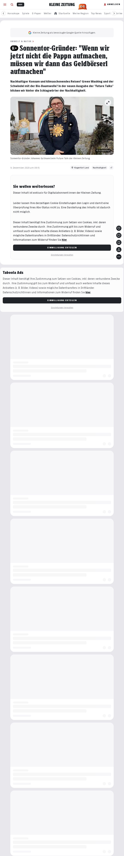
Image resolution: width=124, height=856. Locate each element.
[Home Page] (62, 4)
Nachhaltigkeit (99, 168)
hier (64, 239)
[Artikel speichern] (118, 242)
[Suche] (12, 4)
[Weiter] (114, 13)
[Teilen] (118, 249)
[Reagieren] (118, 228)
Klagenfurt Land (81, 168)
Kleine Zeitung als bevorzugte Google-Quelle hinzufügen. (64, 32)
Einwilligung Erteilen (62, 248)
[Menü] (5, 4)
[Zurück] (3, 13)
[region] (62, 13)
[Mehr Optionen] (118, 256)
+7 (111, 168)
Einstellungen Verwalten (62, 255)
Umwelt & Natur (20, 41)
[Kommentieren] (118, 235)
